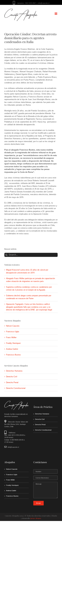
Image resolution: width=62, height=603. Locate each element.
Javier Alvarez (35, 518)
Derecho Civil (11, 377)
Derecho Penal (12, 382)
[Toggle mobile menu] (56, 13)
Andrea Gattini (12, 349)
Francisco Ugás (12, 332)
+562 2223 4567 (30, 3)
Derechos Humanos (14, 371)
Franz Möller (11, 337)
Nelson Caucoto (12, 326)
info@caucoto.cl (43, 3)
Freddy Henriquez (13, 343)
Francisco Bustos (13, 355)
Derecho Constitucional (15, 388)
